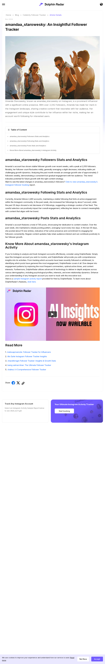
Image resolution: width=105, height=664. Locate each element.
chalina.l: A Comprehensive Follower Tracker (27, 369)
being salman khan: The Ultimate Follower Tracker (29, 365)
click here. (31, 282)
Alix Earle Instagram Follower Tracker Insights (27, 356)
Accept (97, 659)
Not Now (83, 659)
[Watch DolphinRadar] (52, 314)
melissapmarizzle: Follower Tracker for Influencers (29, 352)
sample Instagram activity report (28, 279)
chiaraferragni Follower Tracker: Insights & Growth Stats (32, 361)
